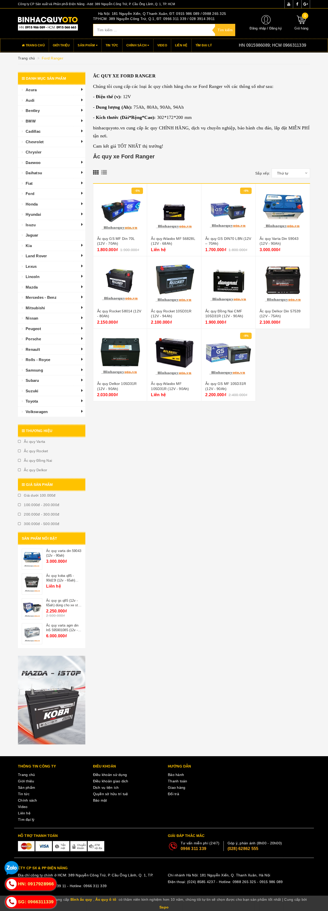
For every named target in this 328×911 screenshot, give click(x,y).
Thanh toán (177, 781)
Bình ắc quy (81, 899)
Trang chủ (35, 45)
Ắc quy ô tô (105, 899)
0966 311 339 (193, 848)
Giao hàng (176, 787)
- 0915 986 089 (270, 882)
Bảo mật (100, 800)
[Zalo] (11, 869)
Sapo (164, 907)
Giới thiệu (61, 45)
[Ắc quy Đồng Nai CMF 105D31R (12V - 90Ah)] (228, 283)
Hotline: (264, 45)
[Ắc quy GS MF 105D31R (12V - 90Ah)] (228, 356)
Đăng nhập (258, 28)
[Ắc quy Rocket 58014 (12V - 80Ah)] (120, 283)
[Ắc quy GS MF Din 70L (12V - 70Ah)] (120, 211)
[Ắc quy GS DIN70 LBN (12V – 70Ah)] (228, 211)
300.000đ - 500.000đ (41, 524)
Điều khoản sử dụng (110, 775)
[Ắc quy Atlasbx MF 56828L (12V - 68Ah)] (174, 211)
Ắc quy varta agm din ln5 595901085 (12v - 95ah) (62, 630)
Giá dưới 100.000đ (39, 495)
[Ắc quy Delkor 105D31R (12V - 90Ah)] (120, 356)
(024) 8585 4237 (201, 882)
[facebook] (297, 4)
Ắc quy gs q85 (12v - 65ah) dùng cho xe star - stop (63, 605)
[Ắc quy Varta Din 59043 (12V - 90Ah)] (283, 211)
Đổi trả (173, 794)
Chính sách (137, 45)
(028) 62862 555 (243, 848)
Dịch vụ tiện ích (106, 787)
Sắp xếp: (262, 173)
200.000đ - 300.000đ (41, 514)
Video (162, 45)
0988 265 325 (244, 882)
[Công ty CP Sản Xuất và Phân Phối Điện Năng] (51, 23)
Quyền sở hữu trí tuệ (110, 794)
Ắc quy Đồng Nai (37, 460)
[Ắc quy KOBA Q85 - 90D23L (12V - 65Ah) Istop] (32, 584)
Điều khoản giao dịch (110, 781)
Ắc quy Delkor (35, 470)
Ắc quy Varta (34, 441)
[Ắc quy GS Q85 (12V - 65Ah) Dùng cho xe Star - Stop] (32, 609)
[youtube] (289, 4)
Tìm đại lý (204, 45)
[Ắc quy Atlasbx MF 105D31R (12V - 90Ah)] (174, 356)
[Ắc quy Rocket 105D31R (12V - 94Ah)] (174, 283)
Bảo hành (176, 775)
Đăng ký (275, 28)
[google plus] (306, 4)
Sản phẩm (87, 45)
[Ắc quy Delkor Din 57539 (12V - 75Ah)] (283, 283)
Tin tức (112, 45)
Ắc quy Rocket (35, 451)
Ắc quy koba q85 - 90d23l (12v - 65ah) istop (60, 580)
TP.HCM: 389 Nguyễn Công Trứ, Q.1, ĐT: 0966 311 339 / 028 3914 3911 (154, 19)
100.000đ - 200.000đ (41, 505)
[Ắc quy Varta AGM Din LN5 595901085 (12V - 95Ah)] (32, 633)
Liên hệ (181, 45)
